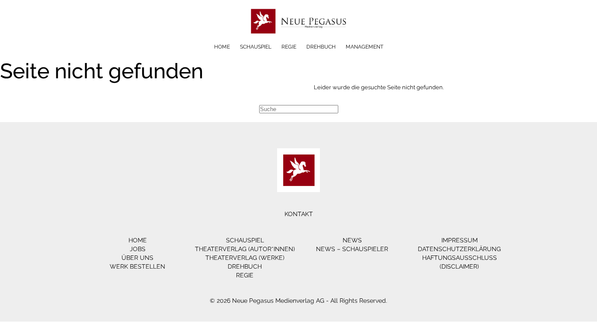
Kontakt (299, 213)
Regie (288, 47)
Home (222, 47)
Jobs (138, 248)
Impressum (459, 240)
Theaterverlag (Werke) (245, 257)
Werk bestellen (137, 266)
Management (364, 47)
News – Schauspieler (352, 248)
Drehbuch (321, 47)
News (352, 240)
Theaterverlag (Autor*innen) (245, 248)
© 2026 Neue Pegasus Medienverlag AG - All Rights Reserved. (298, 300)
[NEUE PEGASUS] (299, 40)
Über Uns (137, 257)
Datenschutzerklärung (459, 248)
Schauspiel (255, 47)
